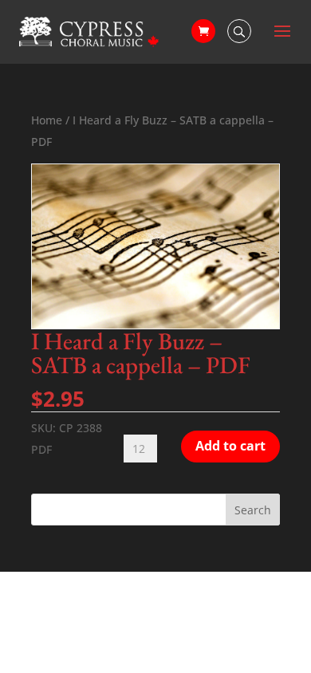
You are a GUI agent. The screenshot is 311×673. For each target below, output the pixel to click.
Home (46, 120)
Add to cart (230, 446)
